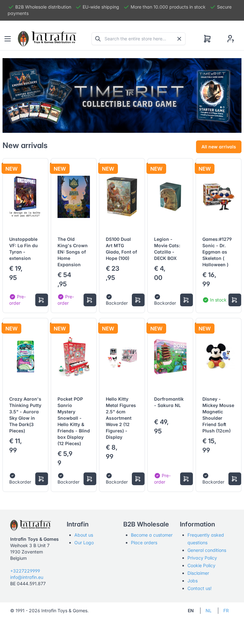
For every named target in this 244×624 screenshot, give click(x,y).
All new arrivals (218, 146)
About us (83, 535)
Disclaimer (198, 573)
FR (226, 610)
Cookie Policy (201, 565)
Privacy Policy (202, 557)
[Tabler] (47, 39)
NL (209, 610)
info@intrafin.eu (26, 577)
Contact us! (199, 588)
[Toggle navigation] (8, 39)
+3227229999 (25, 570)
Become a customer (152, 535)
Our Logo (84, 542)
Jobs (192, 580)
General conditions (206, 550)
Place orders (144, 542)
